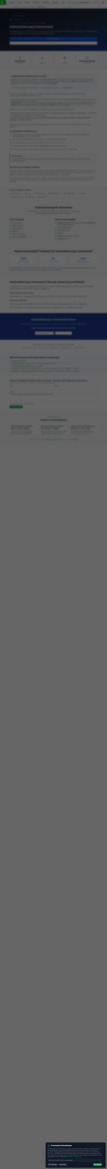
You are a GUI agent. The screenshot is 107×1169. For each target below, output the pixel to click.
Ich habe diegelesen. (23, 403)
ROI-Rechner (55, 2)
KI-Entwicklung (82, 193)
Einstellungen (62, 1164)
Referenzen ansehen (53, 43)
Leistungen (12, 2)
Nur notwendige (53, 1164)
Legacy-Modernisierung (69, 193)
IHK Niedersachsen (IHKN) (19, 361)
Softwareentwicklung (16, 197)
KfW (65, 105)
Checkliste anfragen (16, 406)
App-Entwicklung (29, 197)
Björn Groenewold (20, 87)
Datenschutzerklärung (23, 403)
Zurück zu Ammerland (18, 16)
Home (5, 2)
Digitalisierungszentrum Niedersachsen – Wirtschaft (26, 366)
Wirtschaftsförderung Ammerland (21, 363)
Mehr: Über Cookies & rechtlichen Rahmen (61, 1160)
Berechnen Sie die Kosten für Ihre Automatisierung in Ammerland (53, 328)
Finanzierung (36, 2)
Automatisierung (24, 93)
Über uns (19, 2)
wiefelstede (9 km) (67, 347)
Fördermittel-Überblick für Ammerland (22, 371)
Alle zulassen (97, 1164)
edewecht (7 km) (43, 347)
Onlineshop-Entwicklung (53, 193)
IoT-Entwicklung (41, 197)
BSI (47, 105)
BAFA (68, 105)
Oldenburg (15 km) (79, 347)
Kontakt (63, 2)
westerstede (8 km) (55, 347)
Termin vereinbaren (72, 2)
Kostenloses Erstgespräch (43, 333)
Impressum (71, 1156)
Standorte (24, 6)
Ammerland (32, 6)
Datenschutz (77, 1156)
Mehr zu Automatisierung (63, 333)
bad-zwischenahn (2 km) (29, 347)
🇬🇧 (103, 2)
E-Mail (56, 386)
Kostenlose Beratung (52, 38)
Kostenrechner (45, 2)
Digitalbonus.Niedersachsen (30, 368)
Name (11, 386)
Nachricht (12, 391)
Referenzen (27, 2)
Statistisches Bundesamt (17, 105)
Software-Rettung (15, 193)
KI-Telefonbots (27, 193)
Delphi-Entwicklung (39, 193)
